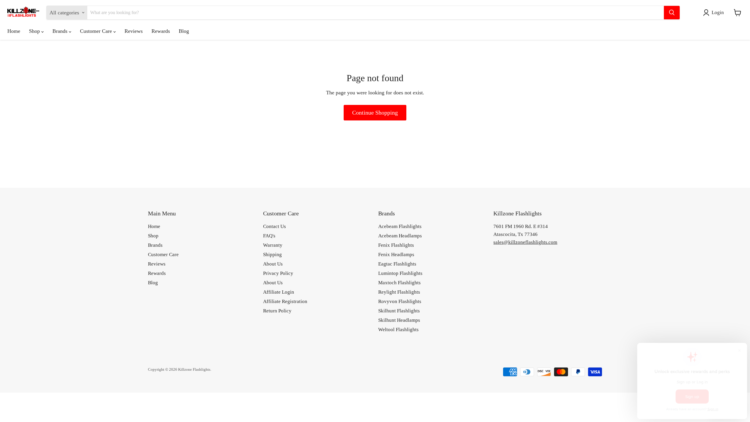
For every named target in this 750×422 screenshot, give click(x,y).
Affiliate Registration (285, 301)
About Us (273, 264)
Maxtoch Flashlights (399, 282)
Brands (60, 31)
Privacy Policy (278, 273)
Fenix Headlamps (396, 254)
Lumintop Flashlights (400, 273)
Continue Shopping (375, 112)
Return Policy (277, 311)
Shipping (272, 254)
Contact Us (274, 226)
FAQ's (269, 236)
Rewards (160, 31)
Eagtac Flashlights (397, 264)
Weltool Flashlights (398, 329)
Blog (184, 31)
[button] (715, 12)
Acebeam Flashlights (400, 226)
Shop (35, 31)
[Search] (672, 12)
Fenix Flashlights (396, 245)
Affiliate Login (278, 292)
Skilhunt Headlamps (399, 320)
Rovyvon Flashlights (399, 301)
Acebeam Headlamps (400, 236)
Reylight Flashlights (399, 292)
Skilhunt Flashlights (399, 311)
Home (13, 31)
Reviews (134, 31)
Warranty (272, 245)
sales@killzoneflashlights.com (525, 242)
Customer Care (96, 31)
